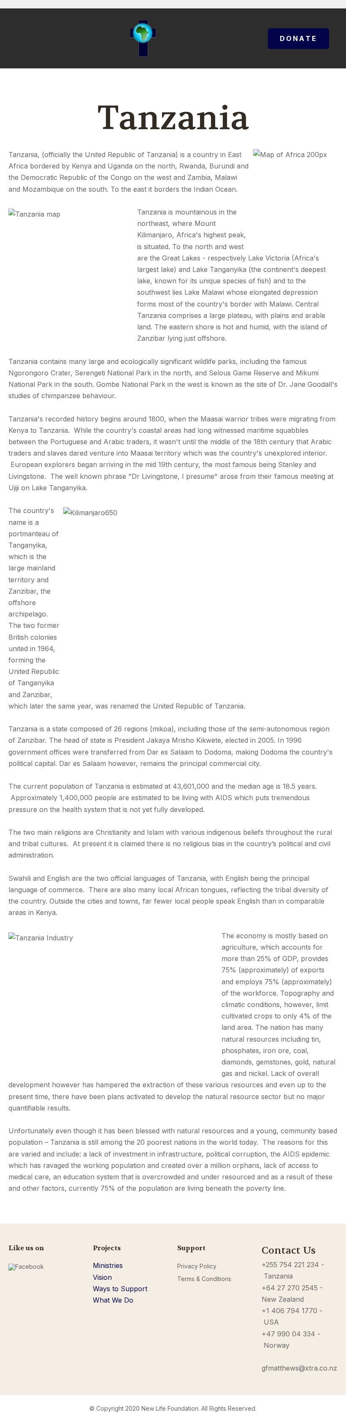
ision (104, 1277)
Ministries (108, 1265)
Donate (298, 38)
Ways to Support (120, 1288)
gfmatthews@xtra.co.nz (299, 1368)
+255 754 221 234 (290, 1264)
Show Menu (13, 38)
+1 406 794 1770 (289, 1310)
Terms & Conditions (204, 1278)
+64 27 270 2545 (290, 1288)
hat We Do (116, 1300)
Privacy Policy (196, 1266)
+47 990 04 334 (288, 1334)
